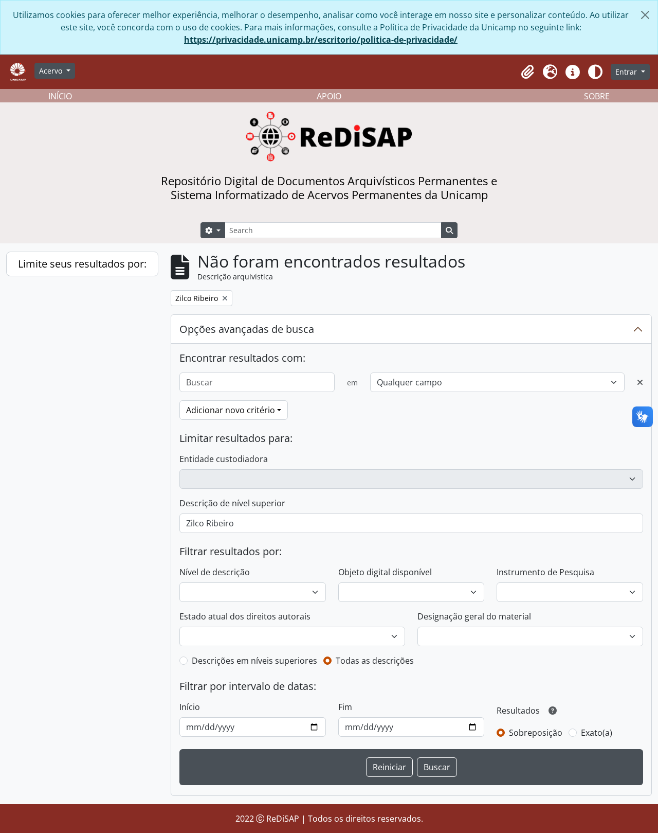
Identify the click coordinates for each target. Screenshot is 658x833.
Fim (345, 707)
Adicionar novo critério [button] (230, 410)
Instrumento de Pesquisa (545, 572)
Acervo (51, 71)
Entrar (627, 72)
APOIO (329, 96)
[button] (527, 72)
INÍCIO (60, 96)
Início (189, 707)
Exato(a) (596, 732)
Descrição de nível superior (232, 503)
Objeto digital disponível (385, 572)
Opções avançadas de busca (246, 329)
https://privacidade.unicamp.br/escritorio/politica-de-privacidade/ (321, 39)
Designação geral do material (474, 616)
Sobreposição (535, 732)
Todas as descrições (375, 660)
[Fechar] (645, 15)
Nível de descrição (214, 572)
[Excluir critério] (640, 382)
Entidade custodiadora (223, 459)
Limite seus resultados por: (82, 264)
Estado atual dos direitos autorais (244, 616)
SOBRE (597, 96)
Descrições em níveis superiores (254, 660)
